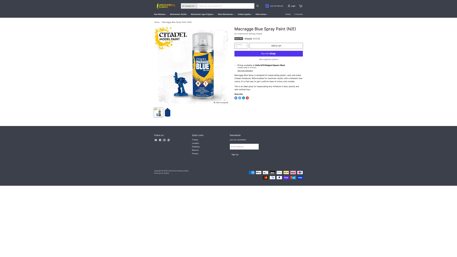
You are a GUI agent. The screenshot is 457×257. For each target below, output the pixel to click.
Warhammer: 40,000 (178, 14)
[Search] (257, 6)
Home (156, 22)
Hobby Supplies (244, 14)
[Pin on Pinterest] (247, 97)
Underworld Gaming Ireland (249, 33)
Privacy (195, 153)
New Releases (160, 14)
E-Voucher (298, 14)
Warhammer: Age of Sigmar (202, 14)
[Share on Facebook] (235, 97)
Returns (195, 150)
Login (293, 6)
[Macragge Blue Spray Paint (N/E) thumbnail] (158, 112)
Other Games (261, 14)
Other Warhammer (225, 14)
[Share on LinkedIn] (243, 97)
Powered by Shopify (161, 173)
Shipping (195, 147)
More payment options (268, 59)
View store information (245, 71)
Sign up (235, 154)
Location (195, 143)
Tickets (288, 14)
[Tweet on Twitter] (239, 97)
